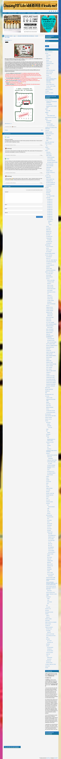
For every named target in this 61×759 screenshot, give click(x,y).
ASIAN (47, 56)
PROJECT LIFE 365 (48, 419)
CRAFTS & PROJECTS (22, 13)
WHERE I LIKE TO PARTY (12, 13)
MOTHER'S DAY (48, 233)
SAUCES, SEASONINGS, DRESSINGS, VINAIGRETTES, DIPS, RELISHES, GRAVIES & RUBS (51, 583)
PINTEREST (49, 567)
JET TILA (49, 542)
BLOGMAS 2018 (49, 206)
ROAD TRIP (48, 654)
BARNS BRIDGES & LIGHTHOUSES (50, 117)
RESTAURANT (49, 569)
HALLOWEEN (48, 228)
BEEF (48, 505)
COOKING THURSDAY (48, 132)
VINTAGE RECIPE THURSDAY (51, 382)
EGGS (48, 437)
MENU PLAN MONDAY (49, 330)
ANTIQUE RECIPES (50, 516)
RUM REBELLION (50, 642)
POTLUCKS (48, 500)
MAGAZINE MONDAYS (49, 325)
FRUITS (47, 478)
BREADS (47, 60)
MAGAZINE (49, 562)
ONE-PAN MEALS (48, 414)
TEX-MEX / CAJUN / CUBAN (50, 86)
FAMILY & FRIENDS (48, 143)
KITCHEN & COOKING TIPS (50, 182)
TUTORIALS (39, 13)
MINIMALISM (47, 391)
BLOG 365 (48, 278)
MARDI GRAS (48, 229)
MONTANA (48, 644)
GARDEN (46, 147)
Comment (7, 191)
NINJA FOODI (49, 590)
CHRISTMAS (48, 197)
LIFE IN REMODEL (49, 104)
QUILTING (47, 137)
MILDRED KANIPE (50, 650)
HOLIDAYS (47, 187)
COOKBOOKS (48, 122)
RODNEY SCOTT (50, 548)
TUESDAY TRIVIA (50, 298)
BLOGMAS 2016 (49, 202)
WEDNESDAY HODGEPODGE (50, 384)
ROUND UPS (48, 348)
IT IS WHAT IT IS (48, 263)
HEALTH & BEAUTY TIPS (50, 179)
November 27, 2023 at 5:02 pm (11, 155)
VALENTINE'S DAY (49, 241)
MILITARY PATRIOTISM (49, 389)
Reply (41, 155)
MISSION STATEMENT (49, 407)
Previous (6, 130)
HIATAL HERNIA (48, 155)
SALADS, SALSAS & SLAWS (50, 577)
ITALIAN (47, 68)
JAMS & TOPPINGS (49, 488)
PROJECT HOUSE (49, 268)
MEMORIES (48, 266)
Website (6, 212)
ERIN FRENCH (50, 575)
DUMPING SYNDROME (50, 157)
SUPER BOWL (47, 620)
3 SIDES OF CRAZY (49, 397)
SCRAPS (48, 570)
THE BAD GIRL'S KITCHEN (50, 410)
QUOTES (47, 248)
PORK (48, 510)
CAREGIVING (48, 152)
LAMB (48, 508)
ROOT (48, 603)
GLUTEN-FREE (48, 481)
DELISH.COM (49, 528)
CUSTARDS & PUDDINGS (51, 465)
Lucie (8, 137)
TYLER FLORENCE (51, 550)
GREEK (47, 483)
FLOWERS (48, 148)
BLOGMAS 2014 (49, 199)
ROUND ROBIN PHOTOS (50, 347)
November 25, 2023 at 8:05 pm (11, 182)
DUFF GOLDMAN (50, 124)
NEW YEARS (48, 234)
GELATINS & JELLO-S (50, 471)
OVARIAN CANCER (49, 170)
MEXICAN (47, 491)
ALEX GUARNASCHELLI (52, 535)
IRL (46, 145)
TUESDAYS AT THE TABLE (50, 375)
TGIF (48, 293)
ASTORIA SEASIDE (50, 647)
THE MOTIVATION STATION (50, 412)
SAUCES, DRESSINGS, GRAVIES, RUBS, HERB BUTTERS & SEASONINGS (51, 80)
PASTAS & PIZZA (49, 73)
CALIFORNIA (48, 630)
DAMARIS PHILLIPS (51, 537)
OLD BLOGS (47, 396)
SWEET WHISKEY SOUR (51, 115)
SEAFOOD (48, 513)
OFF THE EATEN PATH (51, 125)
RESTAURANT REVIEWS (49, 612)
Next (42, 130)
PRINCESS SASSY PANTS (51, 288)
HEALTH (46, 150)
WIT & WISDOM (48, 251)
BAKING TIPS (48, 177)
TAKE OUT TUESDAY (49, 365)
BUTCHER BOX (49, 523)
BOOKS (46, 119)
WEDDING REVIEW (49, 662)
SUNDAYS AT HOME (49, 362)
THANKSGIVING (48, 238)
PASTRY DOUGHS (50, 474)
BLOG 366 (48, 305)
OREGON (47, 645)
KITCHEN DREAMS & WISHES (50, 253)
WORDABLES (49, 302)
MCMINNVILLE (49, 649)
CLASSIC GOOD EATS (50, 338)
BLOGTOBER (48, 194)
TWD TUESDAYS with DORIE (50, 379)
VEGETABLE (49, 448)
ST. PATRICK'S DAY (49, 236)
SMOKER (48, 432)
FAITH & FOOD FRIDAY (50, 317)
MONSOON (49, 632)
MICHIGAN (48, 639)
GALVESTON (49, 659)
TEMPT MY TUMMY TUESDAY (51, 370)
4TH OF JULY (48, 189)
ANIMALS (46, 112)
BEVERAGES (48, 58)
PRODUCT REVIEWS (48, 417)
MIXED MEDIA (48, 135)
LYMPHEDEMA (48, 167)
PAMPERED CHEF (50, 565)
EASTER (47, 226)
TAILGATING (49, 425)
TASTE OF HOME (50, 572)
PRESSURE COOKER (49, 501)
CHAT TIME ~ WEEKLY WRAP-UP (51, 260)
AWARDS (47, 402)
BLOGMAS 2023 (49, 214)
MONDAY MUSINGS (49, 332)
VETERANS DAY (48, 243)
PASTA (48, 443)
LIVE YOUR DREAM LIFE (50, 265)
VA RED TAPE (47, 666)
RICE (48, 447)
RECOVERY (47, 610)
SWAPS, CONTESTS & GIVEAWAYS (50, 622)
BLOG (48, 518)
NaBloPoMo (48, 334)
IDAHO (47, 637)
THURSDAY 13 (49, 295)
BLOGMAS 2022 (49, 212)
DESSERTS (48, 65)
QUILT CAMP (48, 110)
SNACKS (48, 424)
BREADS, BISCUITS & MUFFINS (52, 455)
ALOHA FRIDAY (48, 275)
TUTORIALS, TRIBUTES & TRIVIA (50, 664)
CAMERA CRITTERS (49, 307)
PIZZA (47, 498)
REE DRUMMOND (51, 547)
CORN (48, 600)
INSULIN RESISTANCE (49, 164)
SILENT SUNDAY (50, 290)
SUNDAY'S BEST (48, 360)
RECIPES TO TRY (48, 608)
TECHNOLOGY (47, 625)
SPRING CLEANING (48, 618)
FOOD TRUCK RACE (51, 540)
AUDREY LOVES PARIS (51, 280)
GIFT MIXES (50, 463)
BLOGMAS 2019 (49, 207)
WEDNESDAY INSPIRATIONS (50, 270)
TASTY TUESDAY (49, 369)
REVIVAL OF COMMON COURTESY (51, 345)
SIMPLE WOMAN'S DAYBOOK (51, 355)
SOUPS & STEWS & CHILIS (50, 592)
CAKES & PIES (49, 456)
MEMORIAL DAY (48, 231)
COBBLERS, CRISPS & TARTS (52, 460)
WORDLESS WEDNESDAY (51, 303)
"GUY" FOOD (50, 427)
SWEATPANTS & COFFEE (51, 292)
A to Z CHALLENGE (49, 273)
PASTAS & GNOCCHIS (49, 495)
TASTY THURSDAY (49, 367)
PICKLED (47, 496)
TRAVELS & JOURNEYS (31, 13)
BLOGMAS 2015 (49, 201)
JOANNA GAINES (50, 560)
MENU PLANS (47, 387)
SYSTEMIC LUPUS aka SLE (50, 172)
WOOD (47, 140)
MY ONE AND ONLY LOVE (49, 394)
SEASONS (46, 613)
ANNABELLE (50, 221)
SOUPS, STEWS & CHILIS (50, 84)
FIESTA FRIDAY (48, 319)
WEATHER (48, 617)
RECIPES (4, 13)
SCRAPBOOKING (49, 138)
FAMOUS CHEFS (49, 532)
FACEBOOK (49, 530)
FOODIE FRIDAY (48, 320)
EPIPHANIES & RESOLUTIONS (51, 261)
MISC (46, 392)
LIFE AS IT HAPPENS (48, 255)
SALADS (47, 75)
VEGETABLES (48, 87)
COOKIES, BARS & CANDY (51, 461)
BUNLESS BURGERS (51, 506)
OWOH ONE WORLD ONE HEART (50, 415)
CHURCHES (47, 130)
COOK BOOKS (49, 525)
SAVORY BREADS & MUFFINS (51, 586)
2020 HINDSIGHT (49, 256)
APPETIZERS (48, 55)
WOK (47, 605)
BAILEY (50, 224)
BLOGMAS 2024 (49, 216)
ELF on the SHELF (50, 219)
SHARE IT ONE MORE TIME (50, 352)
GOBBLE (48, 555)
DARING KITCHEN (49, 312)
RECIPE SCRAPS (50, 327)
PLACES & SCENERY (49, 652)
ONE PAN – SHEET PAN (50, 493)
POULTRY (48, 511)
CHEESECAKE (50, 458)
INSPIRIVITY (49, 283)
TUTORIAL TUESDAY (50, 300)
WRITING (46, 667)
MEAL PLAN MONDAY (49, 329)
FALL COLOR (49, 640)
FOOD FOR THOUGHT (49, 246)
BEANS (48, 598)
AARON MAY (50, 533)
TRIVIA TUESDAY (50, 297)
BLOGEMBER (49, 239)
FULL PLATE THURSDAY (50, 322)
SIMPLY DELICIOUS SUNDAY (51, 342)
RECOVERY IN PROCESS (51, 160)
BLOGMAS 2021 (49, 211)
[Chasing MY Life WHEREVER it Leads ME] (30, 5)
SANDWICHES (48, 77)
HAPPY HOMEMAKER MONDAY (51, 324)
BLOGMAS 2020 (49, 209)
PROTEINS (48, 503)
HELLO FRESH (49, 557)
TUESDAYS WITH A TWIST (50, 377)
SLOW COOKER (48, 82)
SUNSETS (47, 615)
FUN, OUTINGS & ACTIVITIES (50, 635)
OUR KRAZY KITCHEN (50, 340)
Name (6, 204)
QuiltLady (14, 126)
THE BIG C (48, 174)
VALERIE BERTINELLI (51, 552)
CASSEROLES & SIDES (50, 63)
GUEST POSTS (48, 405)
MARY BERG (50, 543)
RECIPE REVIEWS (49, 515)
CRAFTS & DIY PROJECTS (49, 133)
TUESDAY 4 (48, 374)
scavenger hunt (48, 350)
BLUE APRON (49, 520)
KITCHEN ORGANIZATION (50, 184)
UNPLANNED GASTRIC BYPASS (52, 162)
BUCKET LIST (48, 258)
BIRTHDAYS (48, 192)
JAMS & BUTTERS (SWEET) (50, 70)
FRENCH (47, 476)
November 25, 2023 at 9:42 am (10, 172)
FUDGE (48, 469)
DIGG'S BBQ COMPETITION (49, 142)
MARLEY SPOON (50, 564)
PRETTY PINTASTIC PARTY (50, 343)
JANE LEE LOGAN (50, 285)
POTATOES (49, 445)
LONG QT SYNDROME (49, 165)
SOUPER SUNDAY (49, 357)
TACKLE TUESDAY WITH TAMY (51, 364)
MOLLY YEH (50, 545)
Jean (8, 158)
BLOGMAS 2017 (49, 204)
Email (6, 208)
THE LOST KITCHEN (50, 574)
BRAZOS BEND (49, 657)
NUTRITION (48, 169)
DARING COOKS (49, 315)
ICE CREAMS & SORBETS (51, 473)
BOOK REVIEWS (48, 120)
